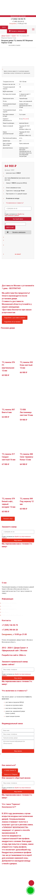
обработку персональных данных (14, 214)
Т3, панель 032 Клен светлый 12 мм (26, 365)
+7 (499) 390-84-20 (18, 21)
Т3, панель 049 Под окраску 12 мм (27, 501)
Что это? (25, 119)
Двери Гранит (5, 36)
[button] (33, 29)
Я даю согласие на (14, 214)
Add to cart (10, 227)
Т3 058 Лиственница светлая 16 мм (26, 412)
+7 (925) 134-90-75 (18, 19)
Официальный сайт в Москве (18, 16)
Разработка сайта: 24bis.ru (14, 655)
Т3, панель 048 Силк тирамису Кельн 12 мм (26, 457)
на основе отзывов (14, 45)
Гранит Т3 (15, 36)
